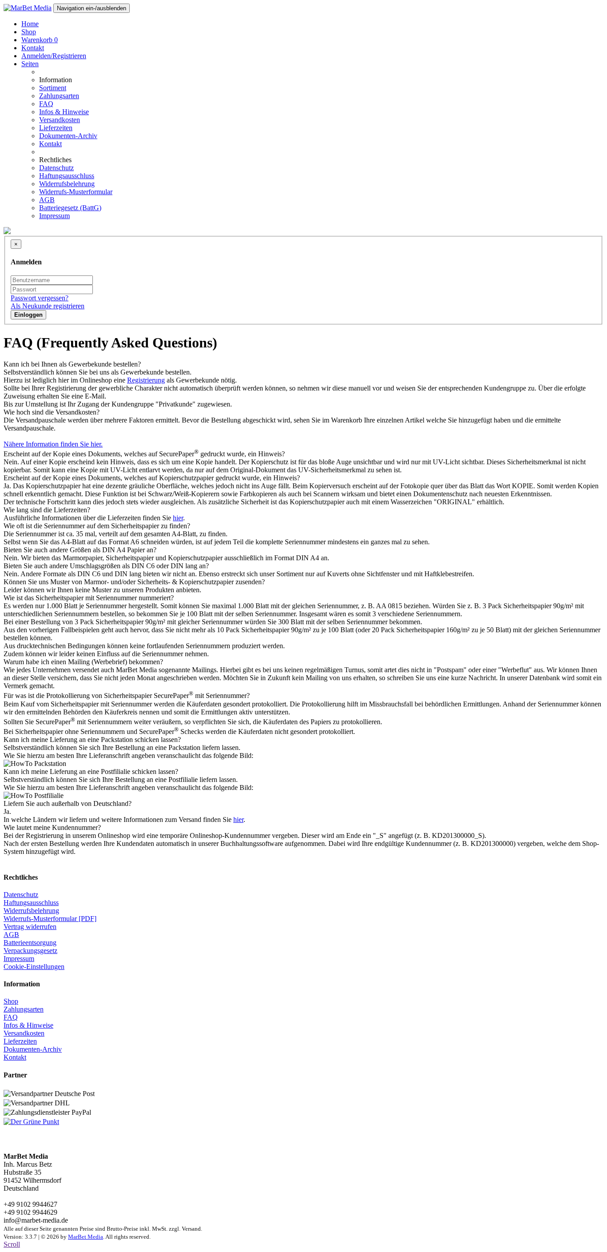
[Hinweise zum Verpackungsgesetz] (31, 1121)
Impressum (54, 215)
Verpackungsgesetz (30, 950)
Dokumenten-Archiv (68, 136)
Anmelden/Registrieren (53, 56)
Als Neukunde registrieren (47, 306)
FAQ (46, 104)
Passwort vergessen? (39, 298)
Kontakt (32, 48)
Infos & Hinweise (64, 112)
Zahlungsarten (59, 96)
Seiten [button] (30, 64)
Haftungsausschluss (66, 175)
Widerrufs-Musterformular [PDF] (50, 918)
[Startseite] (28, 8)
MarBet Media (85, 1236)
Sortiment (52, 88)
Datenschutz (56, 167)
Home (30, 24)
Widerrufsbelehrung (67, 183)
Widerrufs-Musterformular (75, 191)
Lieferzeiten (55, 128)
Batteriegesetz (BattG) (70, 207)
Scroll (12, 1244)
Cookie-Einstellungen (34, 966)
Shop (28, 32)
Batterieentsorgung (30, 942)
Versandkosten (59, 120)
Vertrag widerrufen (30, 926)
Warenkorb (39, 40)
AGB (47, 199)
